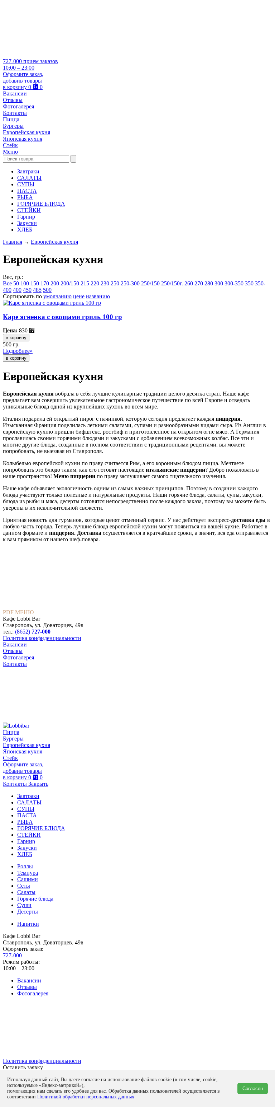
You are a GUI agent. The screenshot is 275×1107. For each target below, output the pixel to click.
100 (24, 283)
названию (98, 296)
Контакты (15, 113)
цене (79, 296)
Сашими (27, 879)
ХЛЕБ (24, 229)
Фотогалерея (18, 106)
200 (54, 283)
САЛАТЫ (29, 178)
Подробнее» (18, 351)
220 (95, 283)
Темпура (27, 873)
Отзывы (13, 100)
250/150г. (172, 283)
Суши (24, 905)
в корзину (16, 337)
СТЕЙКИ (29, 210)
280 (208, 283)
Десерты (27, 912)
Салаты (26, 892)
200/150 (70, 283)
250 (115, 283)
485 (37, 290)
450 (27, 290)
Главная (12, 242)
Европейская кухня (26, 132)
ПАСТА (27, 191)
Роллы (25, 866)
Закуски (27, 223)
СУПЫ (25, 184)
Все (7, 283)
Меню (10, 152)
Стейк (10, 145)
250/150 (150, 283)
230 (105, 283)
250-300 (130, 283)
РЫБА (25, 197)
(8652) (32, 632)
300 (218, 283)
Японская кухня (22, 139)
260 (188, 283)
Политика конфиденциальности (42, 638)
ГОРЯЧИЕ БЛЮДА (41, 204)
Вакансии (15, 93)
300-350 (234, 283)
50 (16, 283)
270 (198, 283)
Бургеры (13, 126)
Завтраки (28, 171)
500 (47, 290)
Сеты (23, 886)
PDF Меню (18, 612)
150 (34, 283)
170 (44, 283)
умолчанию (57, 296)
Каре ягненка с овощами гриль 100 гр (62, 317)
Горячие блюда (35, 899)
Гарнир (26, 217)
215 (85, 283)
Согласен (252, 1088)
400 (17, 290)
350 (249, 283)
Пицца (11, 119)
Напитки (28, 924)
